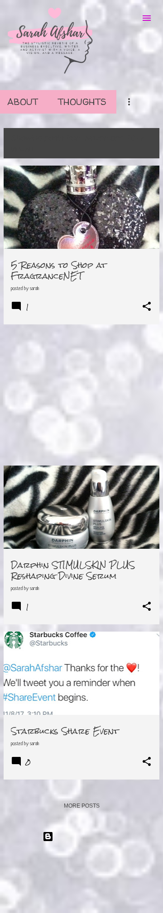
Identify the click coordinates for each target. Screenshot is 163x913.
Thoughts (82, 101)
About (22, 101)
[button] (146, 307)
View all (23, 150)
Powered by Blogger (87, 836)
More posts (82, 806)
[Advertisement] (81, 395)
